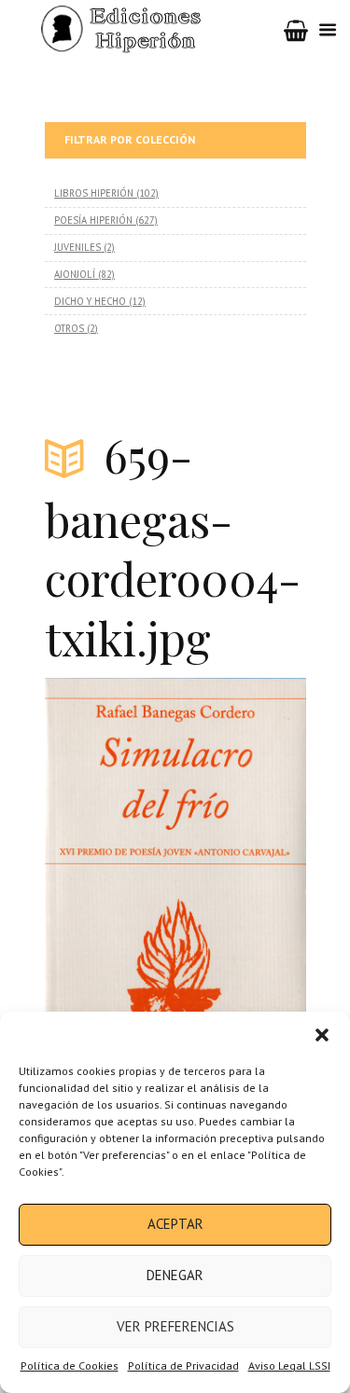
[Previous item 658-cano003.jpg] (110, 871)
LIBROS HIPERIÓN (93, 193)
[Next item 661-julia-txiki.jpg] (240, 871)
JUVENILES (77, 247)
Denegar (175, 1275)
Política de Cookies (70, 1365)
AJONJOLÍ (74, 274)
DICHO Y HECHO (90, 301)
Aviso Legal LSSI (289, 1365)
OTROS (69, 328)
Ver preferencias (175, 1326)
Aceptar (175, 1224)
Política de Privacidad (183, 1365)
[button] (322, 1035)
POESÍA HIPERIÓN (93, 220)
